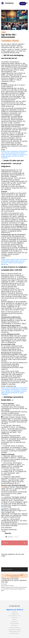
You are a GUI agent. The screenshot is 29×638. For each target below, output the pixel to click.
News (3, 32)
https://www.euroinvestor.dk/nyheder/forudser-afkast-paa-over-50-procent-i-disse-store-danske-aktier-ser (14, 262)
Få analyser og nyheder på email (14, 576)
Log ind (23, 3)
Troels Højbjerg (6, 40)
